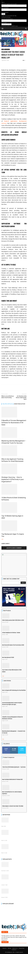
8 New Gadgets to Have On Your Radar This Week (12, 806)
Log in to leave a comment (14, 548)
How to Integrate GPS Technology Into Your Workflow (14, 690)
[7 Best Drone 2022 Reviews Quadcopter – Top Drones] (14, 762)
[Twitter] (5, 945)
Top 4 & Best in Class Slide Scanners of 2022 (12, 670)
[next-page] (3, 676)
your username (4, 7)
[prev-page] (1, 539)
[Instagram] (2, 945)
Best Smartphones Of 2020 (8, 657)
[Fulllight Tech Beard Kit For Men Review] (14, 864)
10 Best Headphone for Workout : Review (11, 632)
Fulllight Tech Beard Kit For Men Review (10, 869)
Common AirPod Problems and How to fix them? (12, 851)
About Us (4, 948)
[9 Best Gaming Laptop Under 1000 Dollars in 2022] (14, 615)
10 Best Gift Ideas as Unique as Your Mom (10, 824)
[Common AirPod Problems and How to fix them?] (14, 846)
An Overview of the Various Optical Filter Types (21, 397)
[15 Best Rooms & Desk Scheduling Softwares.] (14, 489)
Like (6, 747)
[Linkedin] (4, 945)
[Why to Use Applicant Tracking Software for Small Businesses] (14, 450)
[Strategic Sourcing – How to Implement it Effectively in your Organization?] (14, 469)
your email (3, 22)
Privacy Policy (21, 948)
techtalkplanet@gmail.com (13, 940)
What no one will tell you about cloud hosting (7, 396)
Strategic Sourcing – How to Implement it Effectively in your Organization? (12, 479)
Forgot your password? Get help (8, 15)
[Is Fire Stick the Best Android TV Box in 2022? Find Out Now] (14, 891)
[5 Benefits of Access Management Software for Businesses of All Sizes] (14, 412)
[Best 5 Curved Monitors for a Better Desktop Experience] (14, 787)
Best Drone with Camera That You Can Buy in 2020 (13, 645)
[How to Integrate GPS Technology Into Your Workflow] (14, 685)
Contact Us (14, 949)
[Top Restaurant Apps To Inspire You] (14, 525)
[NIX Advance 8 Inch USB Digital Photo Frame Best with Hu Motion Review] (14, 832)
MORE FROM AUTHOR (19, 404)
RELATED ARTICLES (7, 404)
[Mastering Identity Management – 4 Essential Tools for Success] (14, 432)
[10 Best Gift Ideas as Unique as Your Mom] (14, 820)
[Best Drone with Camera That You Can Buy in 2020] (14, 640)
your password (4, 12)
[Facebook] (1, 945)
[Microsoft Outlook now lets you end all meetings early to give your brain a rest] (14, 876)
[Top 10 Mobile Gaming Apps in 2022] (14, 507)
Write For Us (14, 948)
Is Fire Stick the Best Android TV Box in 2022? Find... (12, 895)
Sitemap (9, 948)
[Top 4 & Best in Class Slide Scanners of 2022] (14, 665)
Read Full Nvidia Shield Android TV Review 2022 (12, 779)
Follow (14, 747)
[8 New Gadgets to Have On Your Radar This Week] (14, 801)
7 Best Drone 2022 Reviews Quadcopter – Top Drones (13, 767)
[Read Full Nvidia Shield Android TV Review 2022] (14, 775)
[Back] (1, 0)
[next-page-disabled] (2, 539)
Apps (2, 49)
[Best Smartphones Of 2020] (14, 653)
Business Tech (7, 49)
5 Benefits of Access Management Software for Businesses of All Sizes (13, 423)
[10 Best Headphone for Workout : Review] (14, 628)
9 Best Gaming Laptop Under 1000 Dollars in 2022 (13, 620)
